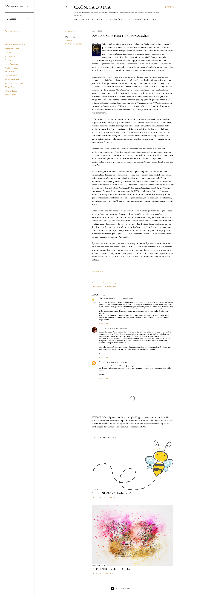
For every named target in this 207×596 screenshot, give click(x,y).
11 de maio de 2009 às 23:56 (117, 328)
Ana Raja (8, 52)
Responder (103, 323)
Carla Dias (9, 60)
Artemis (68, 41)
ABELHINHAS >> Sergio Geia (111, 493)
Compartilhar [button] (70, 31)
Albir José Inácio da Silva (15, 45)
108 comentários (109, 497)
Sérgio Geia (9, 87)
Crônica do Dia (92, 7)
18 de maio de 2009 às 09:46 (117, 362)
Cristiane (102, 362)
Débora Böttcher (106, 299)
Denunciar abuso (13, 31)
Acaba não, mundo (142, 19)
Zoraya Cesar (10, 95)
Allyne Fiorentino (12, 49)
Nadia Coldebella (12, 79)
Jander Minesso (11, 68)
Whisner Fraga (11, 91)
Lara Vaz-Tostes (11, 76)
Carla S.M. (103, 328)
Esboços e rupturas (84, 19)
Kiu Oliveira (9, 72)
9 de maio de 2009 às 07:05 (123, 299)
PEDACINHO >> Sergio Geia (111, 569)
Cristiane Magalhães (73, 44)
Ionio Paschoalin (11, 64)
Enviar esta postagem (110, 283)
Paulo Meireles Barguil (14, 83)
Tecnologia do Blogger (122, 588)
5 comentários (108, 573)
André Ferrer (10, 56)
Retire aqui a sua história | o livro (113, 19)
